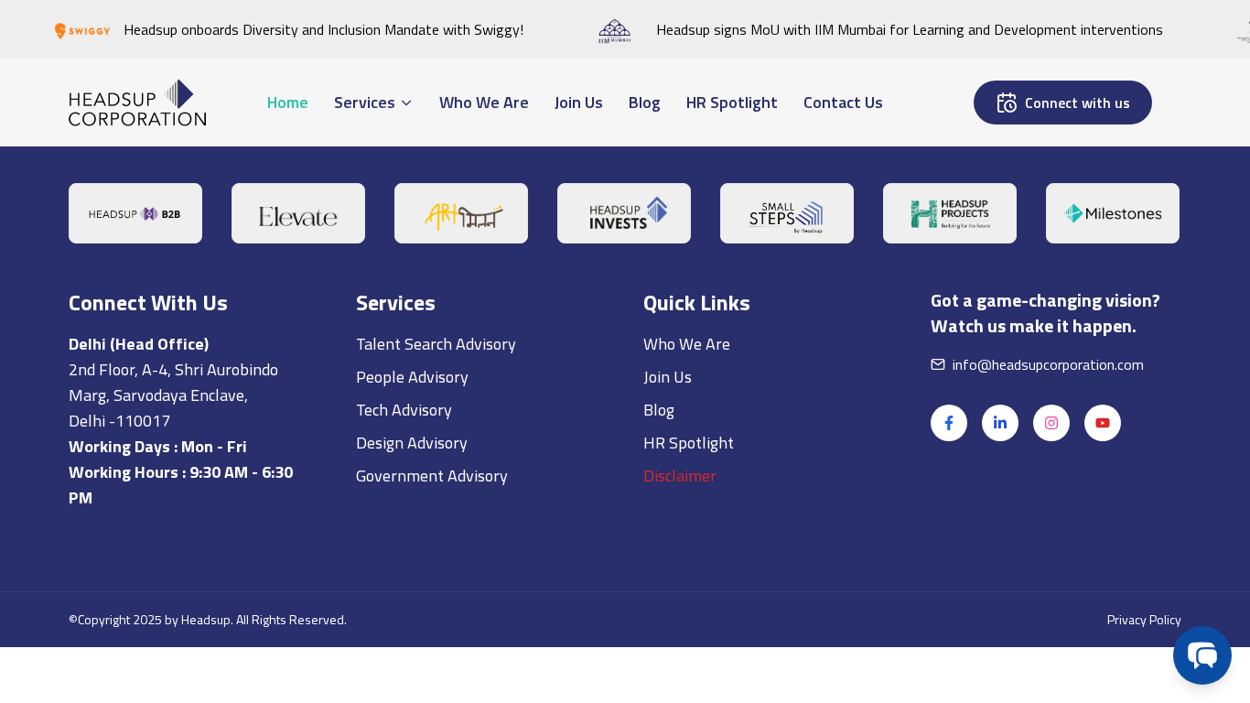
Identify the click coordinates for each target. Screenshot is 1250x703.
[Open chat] (1202, 655)
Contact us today (252, 425)
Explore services (421, 424)
